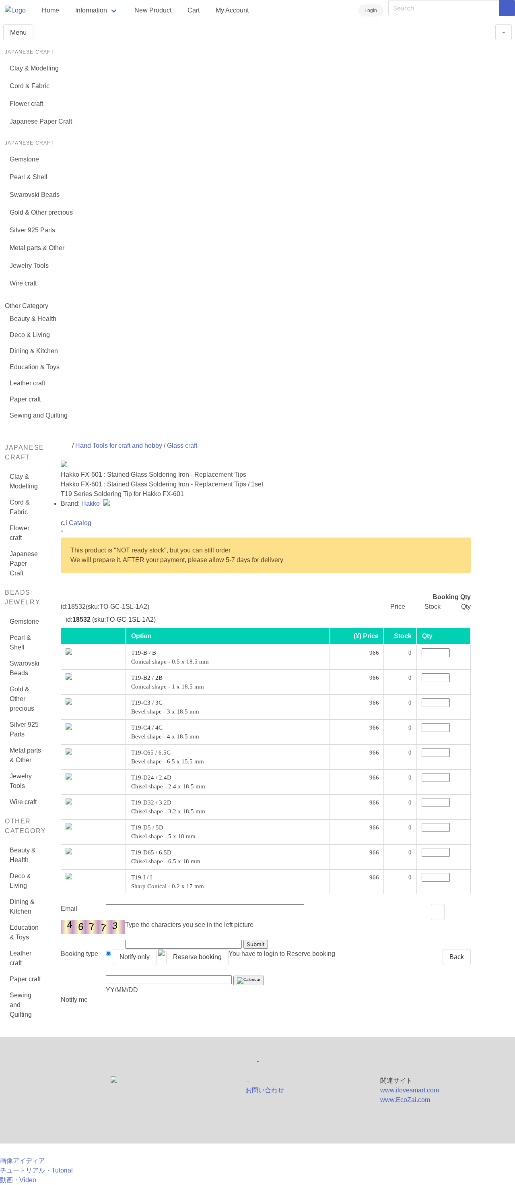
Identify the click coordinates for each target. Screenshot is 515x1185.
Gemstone (24, 159)
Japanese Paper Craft (41, 121)
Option (141, 636)
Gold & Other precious (41, 212)
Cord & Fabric (29, 86)
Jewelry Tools (29, 265)
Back (456, 956)
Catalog (80, 522)
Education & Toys (35, 367)
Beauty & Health (33, 318)
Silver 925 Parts (32, 230)
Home (50, 10)
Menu (18, 32)
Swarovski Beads (35, 194)
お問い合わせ (264, 1090)
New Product (152, 10)
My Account (232, 10)
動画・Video (18, 1180)
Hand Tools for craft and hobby (118, 445)
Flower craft (26, 103)
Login (371, 10)
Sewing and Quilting (39, 415)
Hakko (91, 503)
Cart (193, 10)
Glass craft (182, 445)
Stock (403, 636)
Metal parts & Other (37, 247)
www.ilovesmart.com (409, 1090)
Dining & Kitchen (34, 350)
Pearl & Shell (28, 177)
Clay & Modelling (34, 68)
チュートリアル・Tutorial (36, 1170)
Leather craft (27, 383)
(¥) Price (366, 636)
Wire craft (23, 283)
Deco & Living (30, 334)
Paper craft (25, 399)
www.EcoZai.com (405, 1099)
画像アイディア (22, 1160)
